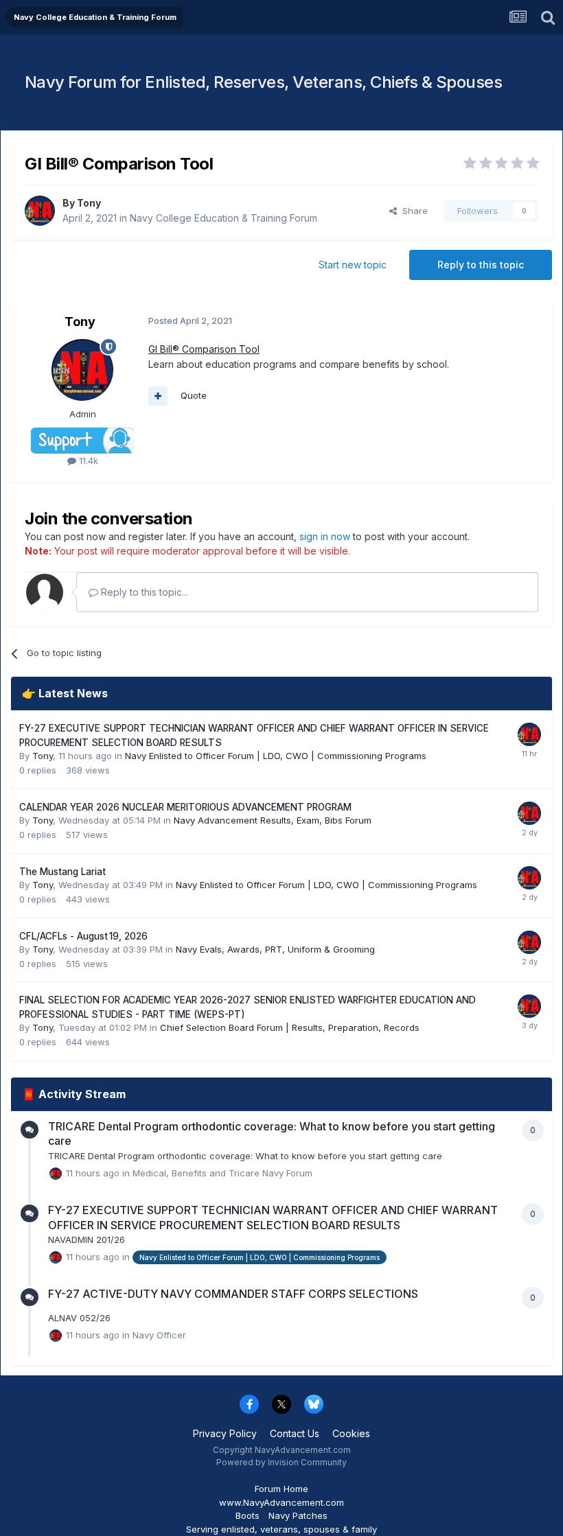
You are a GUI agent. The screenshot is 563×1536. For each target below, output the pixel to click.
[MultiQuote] (158, 396)
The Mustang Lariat (62, 871)
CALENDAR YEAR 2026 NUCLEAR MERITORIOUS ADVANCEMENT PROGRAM (185, 807)
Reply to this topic (480, 264)
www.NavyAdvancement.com (281, 1502)
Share (412, 210)
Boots (247, 1515)
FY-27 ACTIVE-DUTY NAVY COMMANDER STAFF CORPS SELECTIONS (233, 1294)
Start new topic (353, 264)
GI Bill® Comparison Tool (204, 349)
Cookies (351, 1433)
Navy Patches (298, 1515)
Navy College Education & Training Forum (223, 218)
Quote (194, 395)
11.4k (87, 460)
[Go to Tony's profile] (40, 211)
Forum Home (281, 1488)
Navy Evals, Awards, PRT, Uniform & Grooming (275, 949)
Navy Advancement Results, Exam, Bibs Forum (272, 820)
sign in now (324, 536)
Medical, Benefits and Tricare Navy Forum (222, 1172)
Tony (89, 203)
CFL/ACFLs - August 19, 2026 (83, 936)
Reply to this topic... (143, 592)
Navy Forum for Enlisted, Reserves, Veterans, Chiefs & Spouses (264, 82)
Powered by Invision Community (281, 1462)
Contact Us (294, 1433)
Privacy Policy (225, 1433)
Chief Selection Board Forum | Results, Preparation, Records (290, 1027)
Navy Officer (159, 1334)
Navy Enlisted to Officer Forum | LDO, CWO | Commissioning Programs (275, 755)
